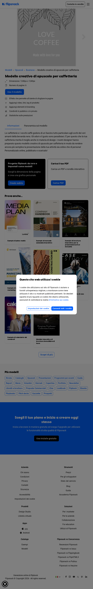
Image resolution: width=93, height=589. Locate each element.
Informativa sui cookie (58, 300)
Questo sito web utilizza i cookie (39, 279)
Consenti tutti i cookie (62, 308)
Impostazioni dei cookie (38, 308)
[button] (5, 584)
